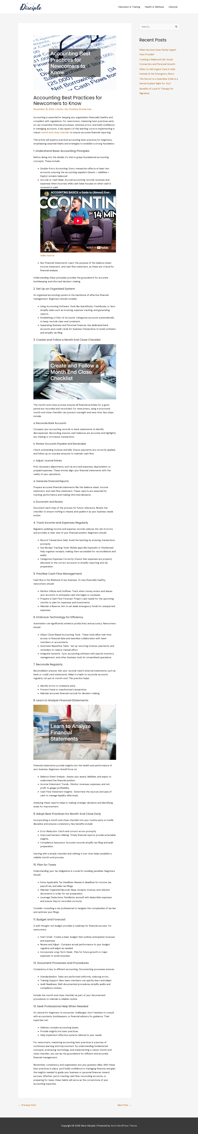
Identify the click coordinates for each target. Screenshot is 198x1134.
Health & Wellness (154, 6)
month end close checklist (55, 132)
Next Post (124, 1105)
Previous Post (27, 1105)
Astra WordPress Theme (124, 1125)
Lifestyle (173, 6)
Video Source (47, 255)
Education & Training (129, 6)
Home (59, 109)
